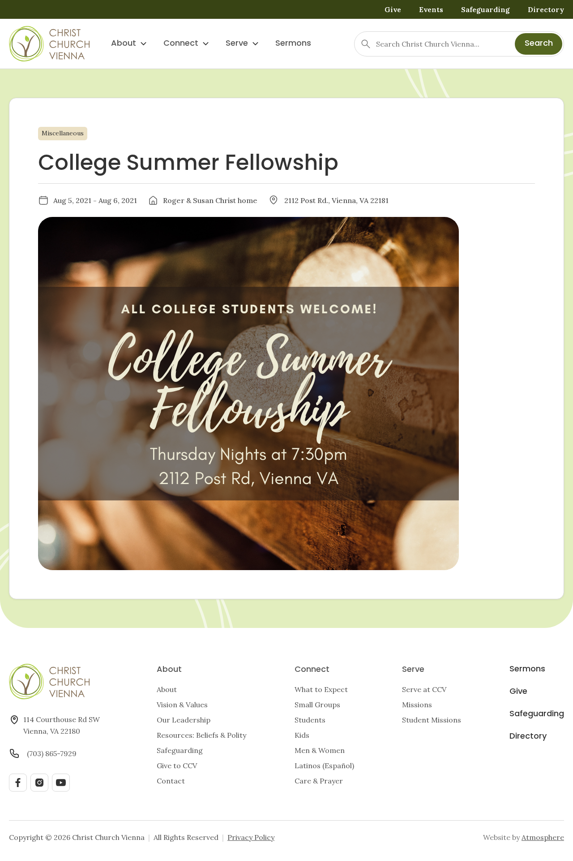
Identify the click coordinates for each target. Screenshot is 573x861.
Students (310, 719)
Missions (417, 704)
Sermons (293, 43)
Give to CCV (177, 765)
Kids (302, 735)
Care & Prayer (319, 780)
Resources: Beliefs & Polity (201, 735)
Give (393, 9)
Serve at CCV (424, 689)
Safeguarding (485, 9)
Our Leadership (183, 719)
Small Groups (317, 704)
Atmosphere (543, 837)
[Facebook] (18, 783)
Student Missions (431, 719)
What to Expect (321, 689)
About (123, 43)
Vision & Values (182, 704)
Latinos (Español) (324, 765)
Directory (546, 9)
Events (431, 9)
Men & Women (320, 750)
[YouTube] (61, 783)
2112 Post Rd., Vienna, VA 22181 (336, 200)
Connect (180, 43)
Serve (237, 43)
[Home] (49, 43)
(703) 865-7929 (52, 753)
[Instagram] (39, 783)
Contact (171, 780)
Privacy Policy (250, 837)
